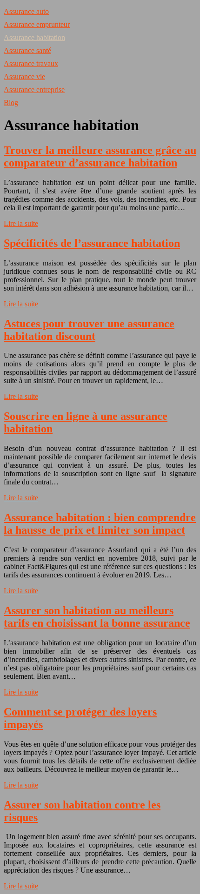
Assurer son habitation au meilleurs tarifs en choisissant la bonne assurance (97, 616)
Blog (11, 102)
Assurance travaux (31, 63)
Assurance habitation (34, 37)
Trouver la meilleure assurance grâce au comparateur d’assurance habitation (100, 156)
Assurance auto (26, 11)
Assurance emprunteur (37, 24)
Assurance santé (27, 50)
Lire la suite (21, 223)
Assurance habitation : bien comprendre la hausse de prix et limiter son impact (100, 523)
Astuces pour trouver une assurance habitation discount (89, 330)
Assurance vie (24, 76)
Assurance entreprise (34, 89)
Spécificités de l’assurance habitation (92, 243)
